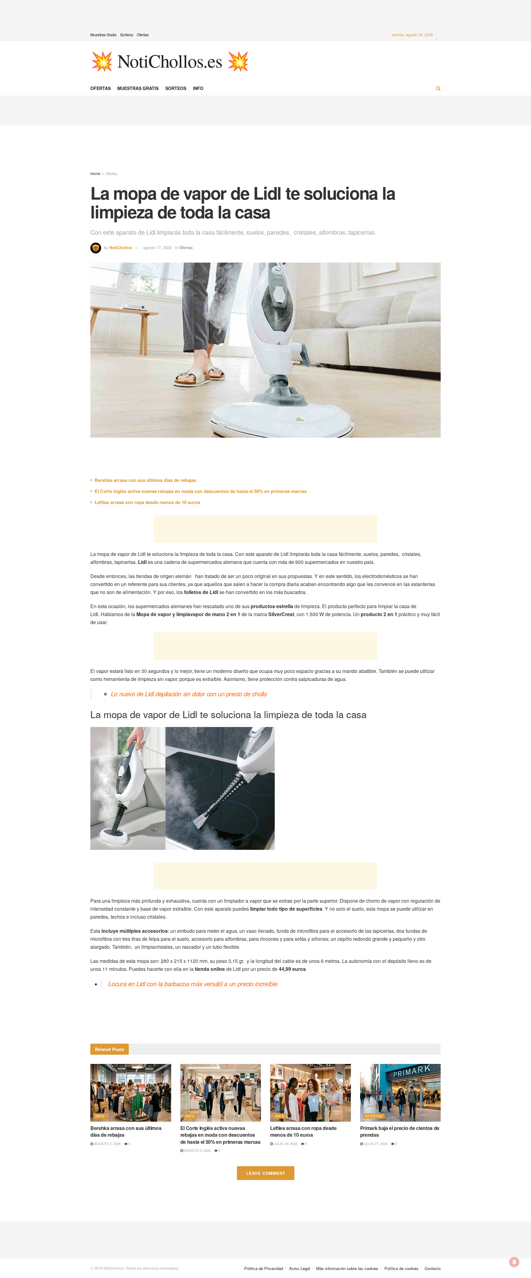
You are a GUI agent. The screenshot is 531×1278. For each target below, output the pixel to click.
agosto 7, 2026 (107, 1143)
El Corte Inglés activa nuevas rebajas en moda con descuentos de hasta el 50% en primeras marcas (201, 491)
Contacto (433, 1268)
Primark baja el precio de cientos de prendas (399, 1131)
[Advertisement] (265, 14)
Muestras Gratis (103, 34)
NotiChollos (120, 247)
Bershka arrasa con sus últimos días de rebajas (145, 480)
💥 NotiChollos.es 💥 (169, 60)
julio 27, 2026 (375, 1143)
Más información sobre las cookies (347, 1268)
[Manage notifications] (514, 1262)
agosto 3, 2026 (197, 1150)
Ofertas (143, 34)
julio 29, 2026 (285, 1143)
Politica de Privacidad (263, 1268)
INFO (198, 88)
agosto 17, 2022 (157, 247)
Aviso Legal (299, 1268)
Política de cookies (401, 1268)
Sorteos (126, 34)
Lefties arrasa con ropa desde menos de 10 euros (147, 502)
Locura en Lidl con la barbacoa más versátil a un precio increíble (192, 983)
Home (95, 173)
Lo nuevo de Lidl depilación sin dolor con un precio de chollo (189, 693)
